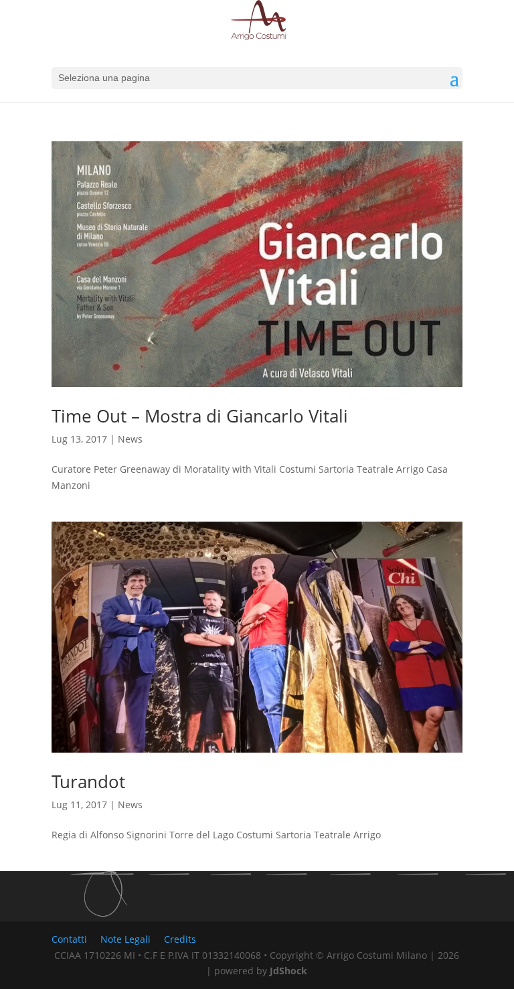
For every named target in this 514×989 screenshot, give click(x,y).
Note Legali (125, 939)
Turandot (88, 781)
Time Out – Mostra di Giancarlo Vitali (200, 416)
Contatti (69, 939)
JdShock (288, 970)
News (130, 439)
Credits (180, 939)
